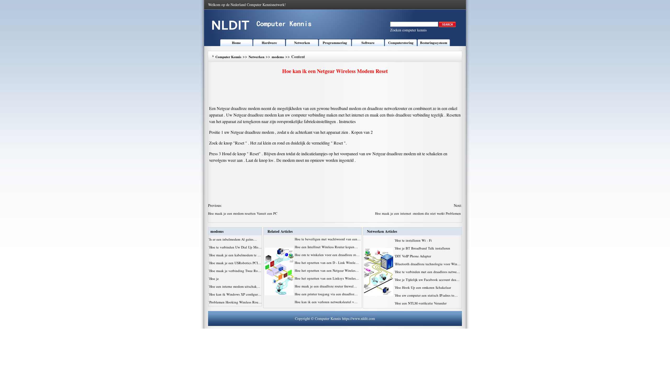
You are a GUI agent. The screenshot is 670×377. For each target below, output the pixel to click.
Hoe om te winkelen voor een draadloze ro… (327, 254)
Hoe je (214, 278)
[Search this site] (447, 26)
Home (236, 42)
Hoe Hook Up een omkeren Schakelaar (423, 287)
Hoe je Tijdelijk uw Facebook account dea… (427, 279)
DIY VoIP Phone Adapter (413, 256)
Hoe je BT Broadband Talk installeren (423, 248)
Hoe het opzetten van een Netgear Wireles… (327, 270)
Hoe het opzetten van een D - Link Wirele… (327, 262)
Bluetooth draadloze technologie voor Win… (428, 264)
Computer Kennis (228, 56)
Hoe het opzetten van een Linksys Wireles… (327, 278)
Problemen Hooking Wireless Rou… (235, 302)
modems (278, 56)
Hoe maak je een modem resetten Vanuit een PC (243, 213)
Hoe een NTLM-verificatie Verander (421, 303)
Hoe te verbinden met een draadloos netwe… (427, 271)
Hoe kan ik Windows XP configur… (235, 294)
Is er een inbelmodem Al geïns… (233, 239)
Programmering (335, 42)
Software (368, 42)
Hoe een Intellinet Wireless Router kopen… (326, 247)
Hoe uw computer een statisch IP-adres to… (426, 295)
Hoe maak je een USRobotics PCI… (235, 262)
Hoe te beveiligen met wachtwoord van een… (328, 239)
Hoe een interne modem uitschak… (234, 286)
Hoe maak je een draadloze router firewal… (326, 286)
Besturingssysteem (433, 42)
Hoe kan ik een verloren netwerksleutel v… (326, 302)
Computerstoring (401, 42)
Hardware (269, 42)
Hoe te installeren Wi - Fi (414, 240)
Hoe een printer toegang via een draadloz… (326, 294)
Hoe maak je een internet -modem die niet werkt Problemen (418, 213)
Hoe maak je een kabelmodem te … (235, 255)
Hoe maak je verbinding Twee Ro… (235, 270)
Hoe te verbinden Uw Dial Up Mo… (235, 247)
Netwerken (302, 42)
